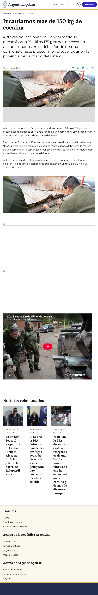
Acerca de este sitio (12, 569)
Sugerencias (9, 578)
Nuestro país (9, 541)
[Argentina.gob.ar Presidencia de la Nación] (18, 4)
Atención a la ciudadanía (15, 527)
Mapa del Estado (11, 555)
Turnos (6, 518)
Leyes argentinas (11, 546)
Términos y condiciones (14, 574)
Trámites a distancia (12, 522)
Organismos (9, 550)
